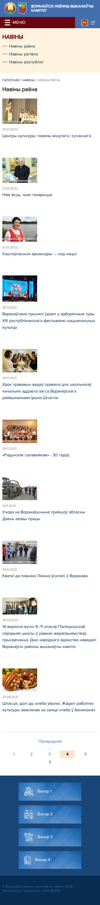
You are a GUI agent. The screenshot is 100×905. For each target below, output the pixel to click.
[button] (8, 22)
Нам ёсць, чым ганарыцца (27, 194)
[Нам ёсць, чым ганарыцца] (50, 172)
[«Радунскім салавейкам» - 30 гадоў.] (50, 433)
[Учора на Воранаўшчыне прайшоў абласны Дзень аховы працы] (50, 490)
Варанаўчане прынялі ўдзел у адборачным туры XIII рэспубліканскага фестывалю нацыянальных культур (48, 320)
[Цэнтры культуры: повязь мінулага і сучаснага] (50, 113)
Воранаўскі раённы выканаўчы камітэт (62, 8)
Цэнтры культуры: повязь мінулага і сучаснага (46, 135)
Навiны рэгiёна (23, 54)
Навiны (28, 80)
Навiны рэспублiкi (26, 61)
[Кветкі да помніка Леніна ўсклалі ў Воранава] (50, 554)
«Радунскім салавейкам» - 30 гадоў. (36, 455)
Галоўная (11, 80)
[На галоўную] (10, 8)
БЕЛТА (55, 891)
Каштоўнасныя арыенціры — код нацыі (39, 253)
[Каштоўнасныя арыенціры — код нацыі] (50, 231)
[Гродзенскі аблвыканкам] (87, 22)
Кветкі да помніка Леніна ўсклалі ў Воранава (45, 575)
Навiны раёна (22, 46)
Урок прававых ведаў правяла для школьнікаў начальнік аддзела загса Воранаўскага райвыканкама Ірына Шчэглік (46, 391)
